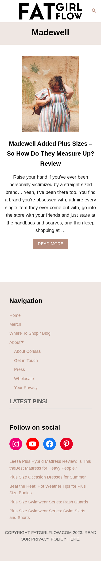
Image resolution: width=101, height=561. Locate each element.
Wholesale (24, 378)
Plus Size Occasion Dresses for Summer (47, 477)
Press (19, 369)
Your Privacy (26, 387)
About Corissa (27, 351)
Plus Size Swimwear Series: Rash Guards (48, 502)
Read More (52, 245)
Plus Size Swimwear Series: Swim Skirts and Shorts (47, 514)
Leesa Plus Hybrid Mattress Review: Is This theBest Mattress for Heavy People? (50, 464)
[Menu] (7, 11)
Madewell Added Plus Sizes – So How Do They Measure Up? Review (50, 153)
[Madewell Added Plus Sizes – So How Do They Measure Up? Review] (50, 96)
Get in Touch (26, 360)
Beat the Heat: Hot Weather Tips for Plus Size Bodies (47, 489)
